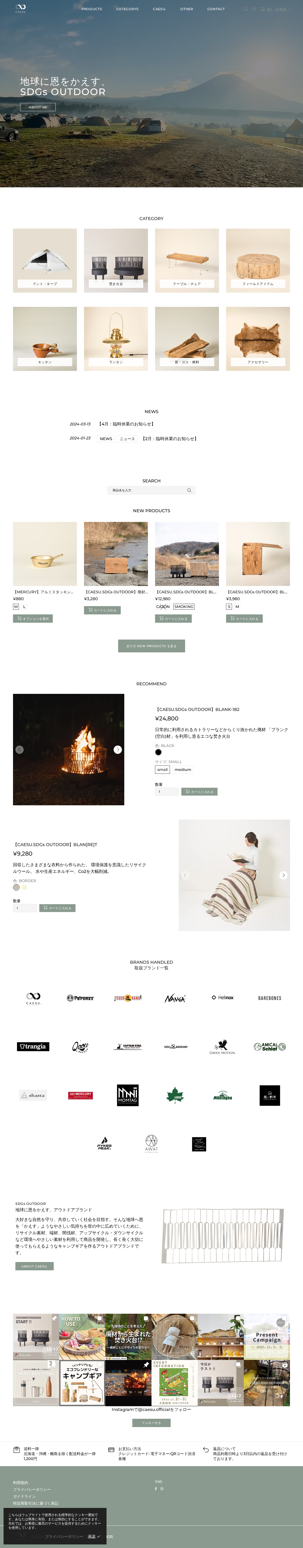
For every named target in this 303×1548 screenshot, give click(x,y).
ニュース (127, 439)
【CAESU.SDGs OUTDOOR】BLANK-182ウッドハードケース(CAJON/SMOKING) (187, 592)
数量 (159, 784)
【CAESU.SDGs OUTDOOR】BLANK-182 (197, 709)
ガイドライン (24, 1496)
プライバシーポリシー (32, 1489)
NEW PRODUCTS (151, 510)
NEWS (106, 439)
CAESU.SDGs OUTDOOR (20, 9)
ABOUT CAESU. (35, 1266)
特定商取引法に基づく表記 (35, 1503)
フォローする (151, 1423)
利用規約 (20, 1482)
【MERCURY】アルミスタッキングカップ (45, 592)
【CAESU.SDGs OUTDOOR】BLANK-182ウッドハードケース (258, 592)
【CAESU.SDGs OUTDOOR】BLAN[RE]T (55, 844)
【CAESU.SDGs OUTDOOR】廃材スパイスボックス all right (116, 592)
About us (38, 107)
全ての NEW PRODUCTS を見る (151, 646)
